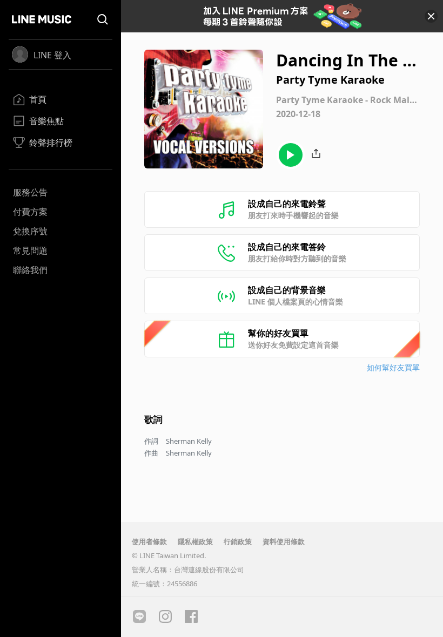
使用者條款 (149, 541)
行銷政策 (238, 541)
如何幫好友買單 (393, 367)
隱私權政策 (195, 541)
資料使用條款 (284, 541)
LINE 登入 (52, 55)
